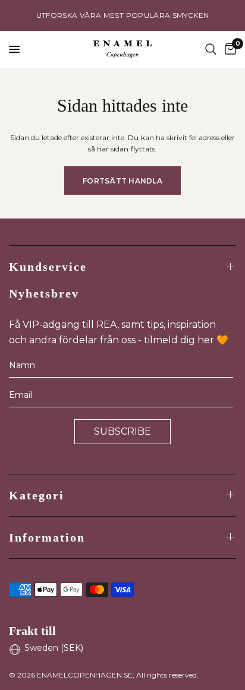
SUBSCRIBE (122, 431)
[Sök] (211, 49)
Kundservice (48, 266)
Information (47, 537)
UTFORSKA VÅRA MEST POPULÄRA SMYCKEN (122, 15)
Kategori (36, 495)
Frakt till (32, 630)
